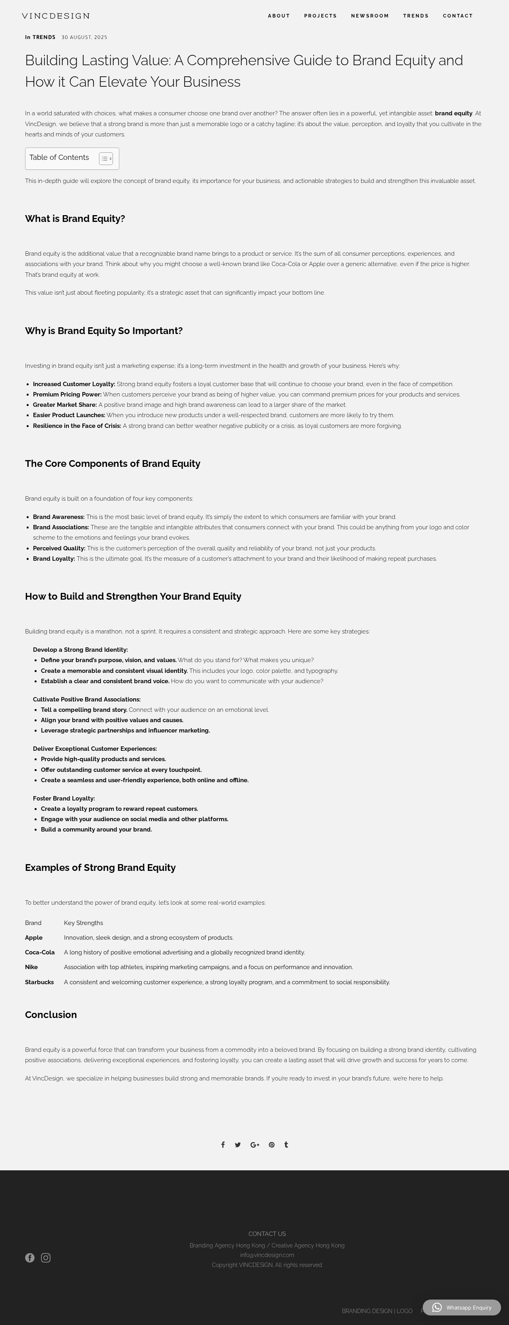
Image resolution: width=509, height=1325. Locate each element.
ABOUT (279, 16)
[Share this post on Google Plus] (255, 1137)
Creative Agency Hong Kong (308, 1245)
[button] (462, 1307)
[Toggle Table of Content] (102, 158)
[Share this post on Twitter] (238, 1137)
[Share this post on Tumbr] (286, 1137)
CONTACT (458, 16)
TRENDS (416, 16)
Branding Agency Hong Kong (227, 1245)
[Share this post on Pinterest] (272, 1137)
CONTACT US (267, 1234)
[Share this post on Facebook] (223, 1137)
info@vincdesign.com (267, 1255)
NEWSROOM (370, 16)
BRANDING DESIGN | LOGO (377, 1311)
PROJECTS (320, 16)
